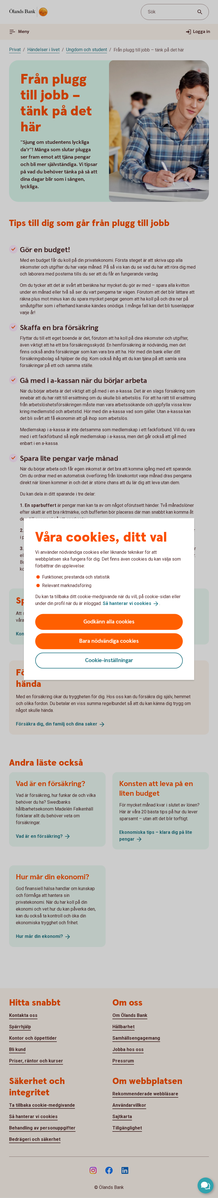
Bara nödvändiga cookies (109, 640)
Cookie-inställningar (109, 660)
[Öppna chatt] (205, 1185)
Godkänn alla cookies (109, 621)
